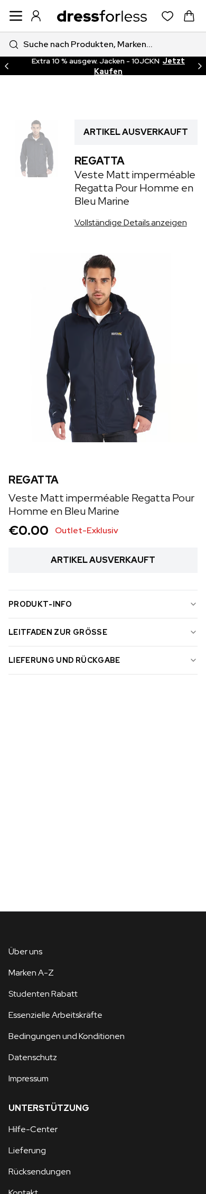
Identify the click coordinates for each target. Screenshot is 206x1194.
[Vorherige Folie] (6, 66)
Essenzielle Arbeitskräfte (55, 1014)
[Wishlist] (168, 16)
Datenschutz (32, 1057)
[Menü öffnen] (15, 15)
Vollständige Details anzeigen (130, 222)
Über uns (25, 951)
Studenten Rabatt (43, 993)
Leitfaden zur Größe (57, 632)
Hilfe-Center (33, 1129)
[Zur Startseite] (102, 16)
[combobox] (103, 44)
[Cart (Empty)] (189, 15)
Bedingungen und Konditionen (66, 1036)
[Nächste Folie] (199, 66)
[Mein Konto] (35, 15)
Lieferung (27, 1150)
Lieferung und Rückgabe (64, 660)
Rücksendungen (39, 1171)
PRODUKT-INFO (40, 604)
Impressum (28, 1078)
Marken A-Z (31, 972)
